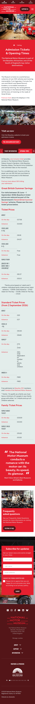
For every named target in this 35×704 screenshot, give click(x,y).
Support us (25, 9)
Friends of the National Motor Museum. (18, 390)
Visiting (19, 45)
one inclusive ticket (17, 159)
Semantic (12, 697)
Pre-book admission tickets (11, 142)
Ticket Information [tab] (10, 151)
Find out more (6, 98)
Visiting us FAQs (9, 528)
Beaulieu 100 (19, 388)
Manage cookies (17, 638)
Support (16, 649)
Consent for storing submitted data (13, 578)
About (16, 645)
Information (16, 653)
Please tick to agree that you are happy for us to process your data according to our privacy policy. (18, 583)
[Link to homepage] (8, 9)
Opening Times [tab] (24, 151)
